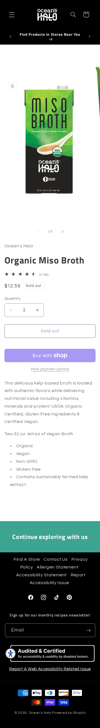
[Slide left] (37, 232)
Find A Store (27, 559)
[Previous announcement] (10, 36)
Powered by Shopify (69, 712)
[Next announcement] (89, 36)
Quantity (12, 299)
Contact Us (56, 559)
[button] (11, 14)
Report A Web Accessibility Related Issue (50, 669)
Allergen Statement (58, 567)
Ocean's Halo (40, 712)
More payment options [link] (50, 369)
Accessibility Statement (41, 575)
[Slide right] (62, 232)
